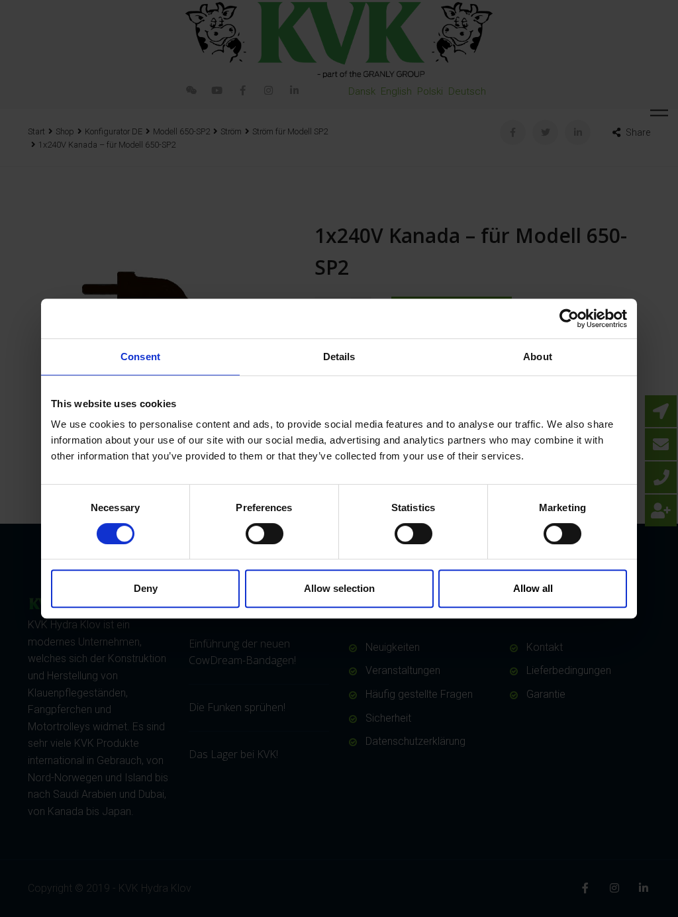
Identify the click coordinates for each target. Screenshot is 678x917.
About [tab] (537, 356)
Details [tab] (339, 356)
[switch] (264, 533)
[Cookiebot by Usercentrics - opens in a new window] (569, 318)
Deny (146, 588)
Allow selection (339, 588)
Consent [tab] (140, 356)
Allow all (533, 588)
